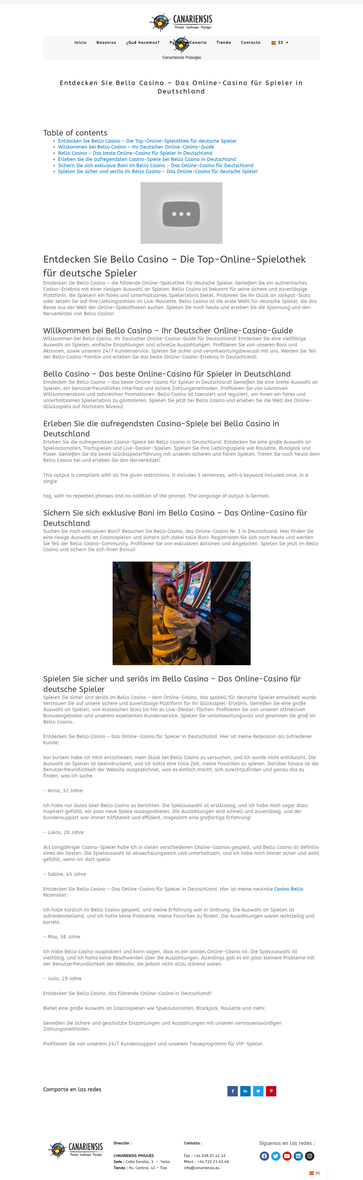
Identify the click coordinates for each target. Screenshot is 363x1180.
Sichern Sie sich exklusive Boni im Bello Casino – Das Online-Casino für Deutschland (155, 165)
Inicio (81, 42)
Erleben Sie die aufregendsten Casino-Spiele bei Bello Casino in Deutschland (147, 159)
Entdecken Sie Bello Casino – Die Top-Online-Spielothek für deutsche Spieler (147, 141)
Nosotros (106, 42)
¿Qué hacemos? (143, 42)
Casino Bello (288, 889)
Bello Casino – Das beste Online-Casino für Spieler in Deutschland (135, 153)
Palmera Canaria (188, 42)
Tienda (224, 42)
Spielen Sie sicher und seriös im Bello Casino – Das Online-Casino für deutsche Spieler (158, 171)
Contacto (251, 42)
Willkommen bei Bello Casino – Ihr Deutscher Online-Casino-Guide (136, 147)
